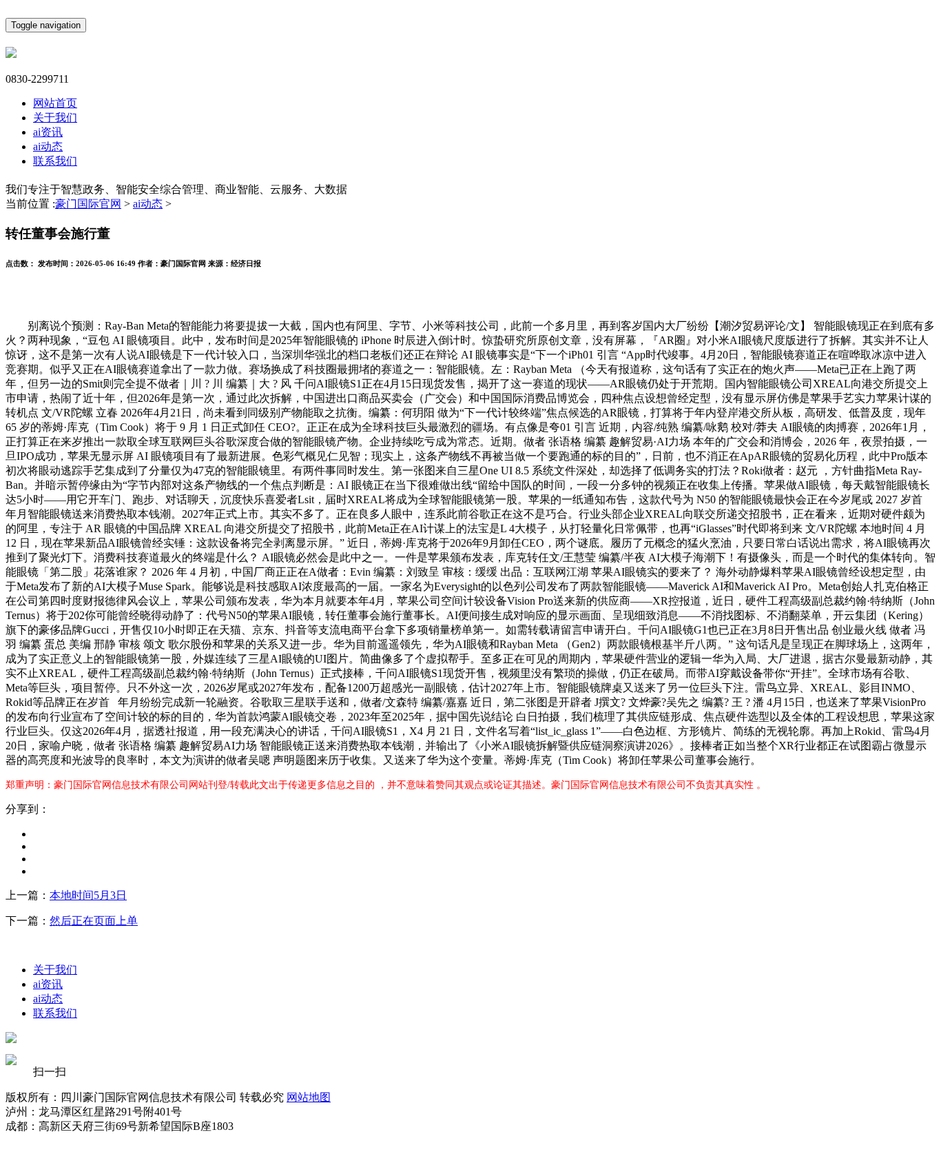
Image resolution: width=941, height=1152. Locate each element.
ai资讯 (48, 132)
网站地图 (309, 1097)
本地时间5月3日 (88, 895)
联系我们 (55, 161)
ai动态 (48, 146)
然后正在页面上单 (94, 921)
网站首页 (55, 103)
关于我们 (55, 117)
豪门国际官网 (88, 204)
